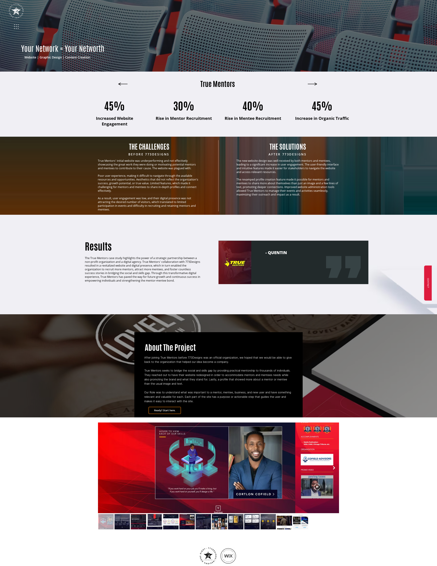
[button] (428, 283)
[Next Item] (334, 468)
